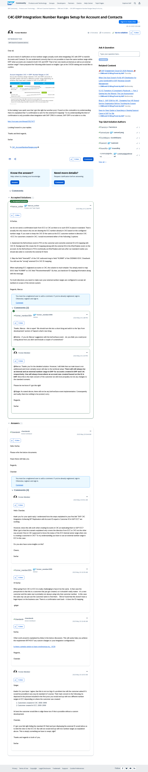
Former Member (21, 33)
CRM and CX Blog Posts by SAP (112, 73)
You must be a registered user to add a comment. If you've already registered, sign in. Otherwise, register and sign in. (48, 297)
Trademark (56, 768)
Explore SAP (127, 3)
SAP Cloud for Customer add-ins (18, 42)
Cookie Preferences (77, 768)
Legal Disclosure (45, 768)
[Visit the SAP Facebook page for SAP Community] (123, 768)
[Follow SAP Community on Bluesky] (126, 768)
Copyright (33, 768)
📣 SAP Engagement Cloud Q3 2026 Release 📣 (117, 71)
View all (102, 162)
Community (21, 3)
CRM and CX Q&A (62, 8)
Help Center (88, 3)
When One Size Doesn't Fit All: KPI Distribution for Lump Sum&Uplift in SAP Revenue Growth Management (117, 81)
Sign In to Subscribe (128, 22)
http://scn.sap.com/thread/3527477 (21, 121)
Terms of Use (23, 768)
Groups (51, 3)
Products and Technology (38, 3)
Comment (88, 159)
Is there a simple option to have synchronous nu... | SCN (34, 647)
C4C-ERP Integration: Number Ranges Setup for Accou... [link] (86, 8)
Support (65, 768)
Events (79, 3)
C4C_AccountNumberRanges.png (24, 147)
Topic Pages (99, 3)
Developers (61, 3)
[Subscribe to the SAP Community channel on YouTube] (130, 768)
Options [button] (139, 22)
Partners (71, 3)
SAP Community (12, 8)
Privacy (14, 768)
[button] (131, 33)
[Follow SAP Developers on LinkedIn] (134, 768)
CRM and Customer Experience (46, 8)
